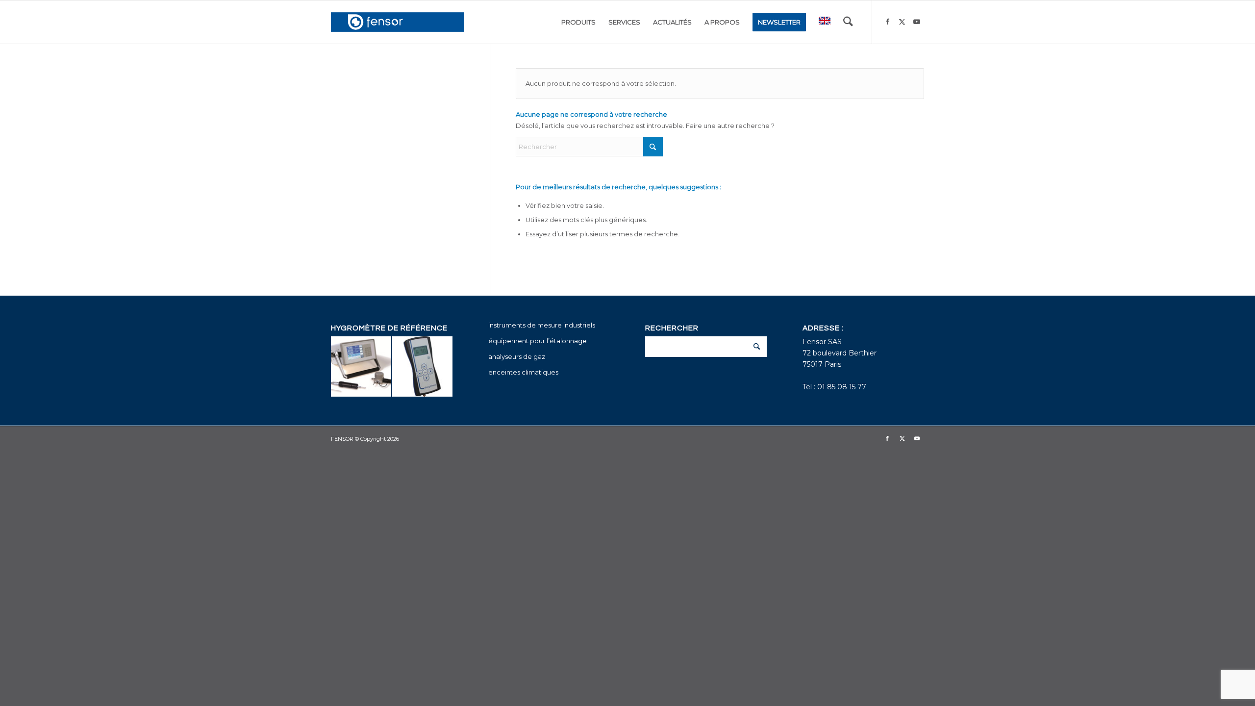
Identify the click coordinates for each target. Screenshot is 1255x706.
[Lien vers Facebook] (887, 21)
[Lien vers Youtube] (916, 21)
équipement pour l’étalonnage (537, 341)
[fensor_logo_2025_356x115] (397, 22)
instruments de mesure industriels (541, 325)
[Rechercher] (848, 22)
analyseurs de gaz (516, 356)
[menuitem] (578, 22)
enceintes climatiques (523, 372)
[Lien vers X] (902, 21)
